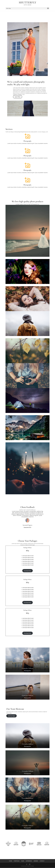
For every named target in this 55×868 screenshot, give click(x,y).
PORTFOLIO (16, 861)
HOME (10, 861)
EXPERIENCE (29, 861)
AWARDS (36, 861)
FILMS (22, 861)
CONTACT (42, 861)
